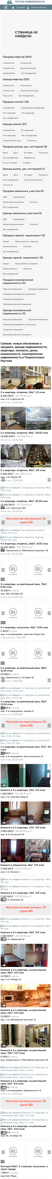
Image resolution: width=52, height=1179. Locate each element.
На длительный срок (29, 91)
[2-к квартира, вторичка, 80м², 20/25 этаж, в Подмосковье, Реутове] (13, 430)
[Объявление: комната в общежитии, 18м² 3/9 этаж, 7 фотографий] (26, 862)
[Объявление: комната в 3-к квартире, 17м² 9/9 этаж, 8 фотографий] (26, 824)
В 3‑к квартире (28, 113)
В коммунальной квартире (32, 108)
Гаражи (6, 242)
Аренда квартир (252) (16, 79)
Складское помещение (13, 299)
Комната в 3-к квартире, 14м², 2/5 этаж (23, 790)
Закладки (20, 7)
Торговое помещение (38, 289)
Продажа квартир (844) (17, 57)
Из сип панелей (10, 163)
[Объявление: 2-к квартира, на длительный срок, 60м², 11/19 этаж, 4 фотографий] (13, 665)
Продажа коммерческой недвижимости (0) (18, 281)
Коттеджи (28, 153)
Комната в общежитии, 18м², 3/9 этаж (22, 865)
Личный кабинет (38, 7)
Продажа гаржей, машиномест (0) (24, 235)
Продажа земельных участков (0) (23, 191)
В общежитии (9, 108)
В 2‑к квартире (9, 113)
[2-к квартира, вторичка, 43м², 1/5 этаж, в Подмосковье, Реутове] (13, 389)
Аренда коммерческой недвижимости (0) (17, 312)
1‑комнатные (8, 63)
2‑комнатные (25, 63)
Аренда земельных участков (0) (22, 213)
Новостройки (9, 73)
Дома (5, 153)
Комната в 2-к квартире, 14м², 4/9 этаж (23, 893)
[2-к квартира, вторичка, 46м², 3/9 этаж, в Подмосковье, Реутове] (13, 467)
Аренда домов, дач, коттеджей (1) (24, 169)
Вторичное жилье (28, 68)
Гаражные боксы (10, 247)
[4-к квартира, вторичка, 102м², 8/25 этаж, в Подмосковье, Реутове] (26, 533)
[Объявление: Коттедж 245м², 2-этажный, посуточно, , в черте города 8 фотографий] (13, 1163)
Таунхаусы (43, 153)
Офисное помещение (12, 289)
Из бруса (27, 163)
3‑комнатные (8, 68)
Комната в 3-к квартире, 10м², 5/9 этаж (23, 932)
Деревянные (29, 158)
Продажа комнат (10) (16, 102)
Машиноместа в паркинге (26, 242)
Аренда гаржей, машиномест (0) (23, 258)
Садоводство (19, 197)
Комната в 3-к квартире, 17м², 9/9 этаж (23, 828)
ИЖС (5, 197)
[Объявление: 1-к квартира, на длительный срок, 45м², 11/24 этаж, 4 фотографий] (26, 690)
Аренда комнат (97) (15, 124)
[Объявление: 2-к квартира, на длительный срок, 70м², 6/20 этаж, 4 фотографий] (13, 581)
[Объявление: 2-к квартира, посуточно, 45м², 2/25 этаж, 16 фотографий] (13, 624)
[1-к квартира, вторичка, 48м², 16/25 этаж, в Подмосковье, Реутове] (26, 490)
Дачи (16, 153)
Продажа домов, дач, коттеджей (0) (25, 146)
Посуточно (8, 96)
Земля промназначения (13, 202)
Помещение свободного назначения (19, 294)
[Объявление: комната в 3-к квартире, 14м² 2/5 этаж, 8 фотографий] (26, 787)
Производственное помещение (17, 304)
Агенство (34, 202)
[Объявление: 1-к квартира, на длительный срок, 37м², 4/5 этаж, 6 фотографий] (26, 736)
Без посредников (28, 73)
